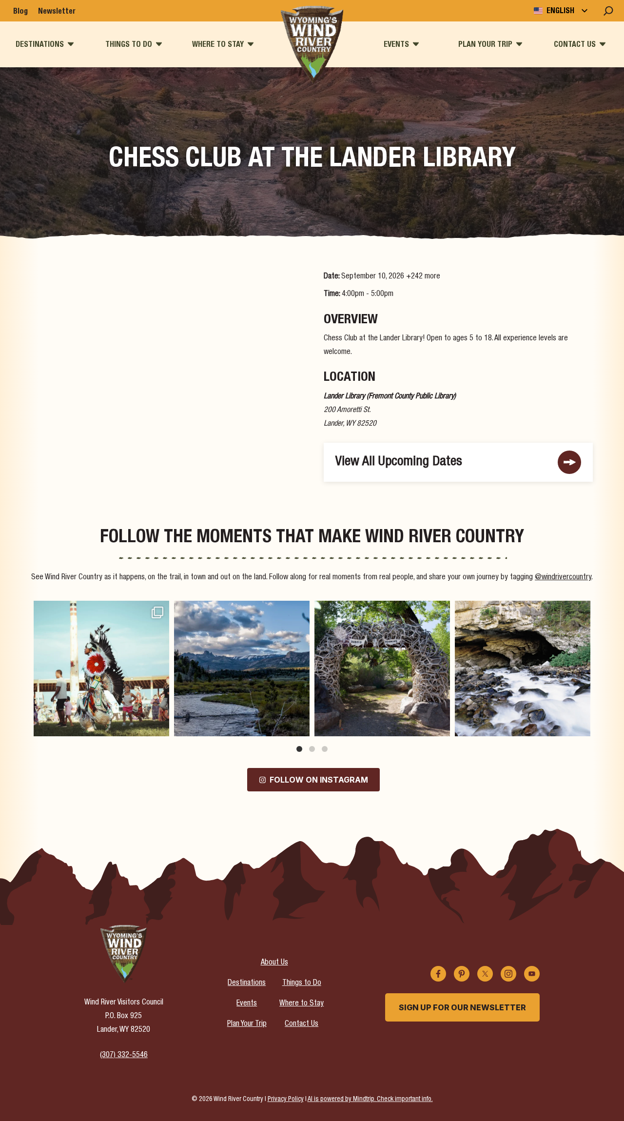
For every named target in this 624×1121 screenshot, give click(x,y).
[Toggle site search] (608, 11)
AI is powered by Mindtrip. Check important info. (370, 1099)
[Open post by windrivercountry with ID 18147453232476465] (101, 668)
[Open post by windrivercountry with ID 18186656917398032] (382, 668)
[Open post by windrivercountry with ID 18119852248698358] (242, 668)
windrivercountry (99, 610)
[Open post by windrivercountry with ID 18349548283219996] (522, 668)
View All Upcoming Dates (398, 462)
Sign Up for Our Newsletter (462, 1007)
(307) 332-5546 (124, 1056)
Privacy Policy (286, 1099)
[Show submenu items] (71, 44)
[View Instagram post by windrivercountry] (159, 724)
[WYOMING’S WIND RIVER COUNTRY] (312, 45)
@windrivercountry (563, 578)
